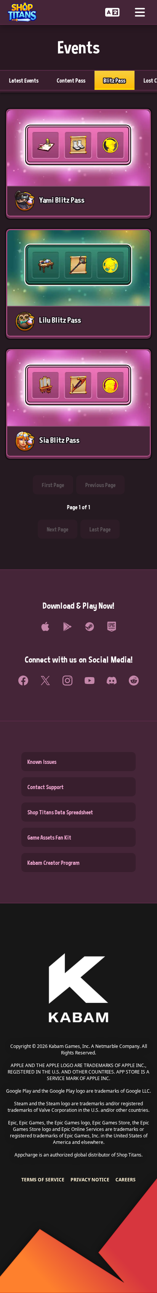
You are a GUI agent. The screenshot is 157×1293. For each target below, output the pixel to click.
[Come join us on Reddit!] (133, 680)
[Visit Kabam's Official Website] (78, 988)
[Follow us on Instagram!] (67, 680)
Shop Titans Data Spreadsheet (60, 812)
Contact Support (45, 786)
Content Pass (71, 80)
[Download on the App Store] (45, 626)
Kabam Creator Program (53, 862)
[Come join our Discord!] (111, 680)
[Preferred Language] (112, 12)
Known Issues (41, 761)
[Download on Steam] (89, 626)
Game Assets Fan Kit (49, 837)
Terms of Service (42, 1179)
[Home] (25, 12)
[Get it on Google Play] (67, 626)
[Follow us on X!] (45, 680)
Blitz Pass (114, 80)
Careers (125, 1179)
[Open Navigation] (140, 12)
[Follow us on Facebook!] (23, 680)
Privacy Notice (89, 1179)
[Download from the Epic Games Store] (111, 626)
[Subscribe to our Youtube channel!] (89, 680)
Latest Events (23, 80)
